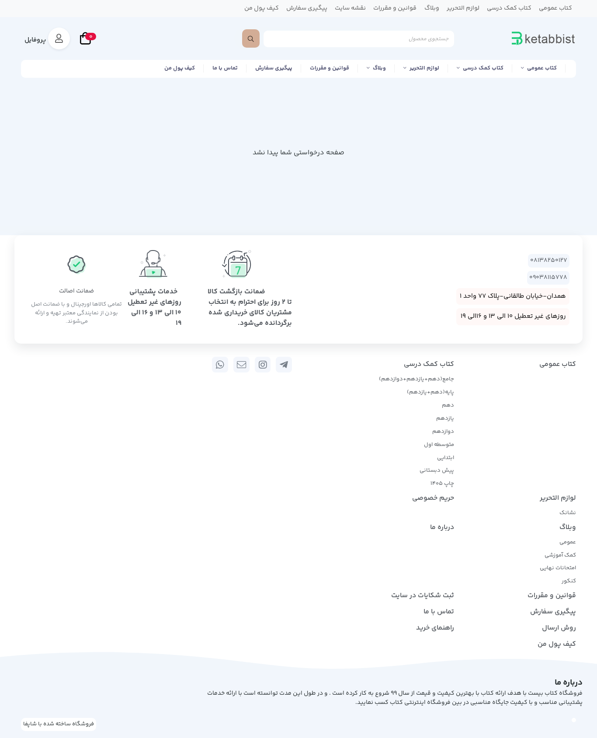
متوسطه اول (439, 444)
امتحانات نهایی (558, 568)
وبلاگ (379, 68)
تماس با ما (225, 68)
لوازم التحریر (424, 68)
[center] (251, 38)
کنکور (569, 581)
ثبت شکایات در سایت (422, 595)
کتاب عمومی (542, 68)
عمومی (567, 542)
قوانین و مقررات (329, 68)
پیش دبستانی (437, 470)
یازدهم (445, 418)
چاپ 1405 (442, 483)
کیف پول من (179, 68)
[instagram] (263, 364)
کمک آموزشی (560, 555)
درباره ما (442, 527)
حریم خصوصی (433, 498)
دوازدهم (443, 431)
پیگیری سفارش (273, 68)
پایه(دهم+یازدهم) (430, 392)
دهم (448, 405)
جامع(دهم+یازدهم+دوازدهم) (416, 379)
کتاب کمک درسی (483, 68)
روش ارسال (559, 628)
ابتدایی (445, 457)
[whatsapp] (220, 364)
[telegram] (284, 364)
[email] (241, 364)
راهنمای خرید (435, 628)
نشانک (567, 512)
